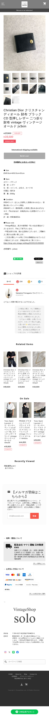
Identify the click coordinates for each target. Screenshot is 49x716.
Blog (25, 674)
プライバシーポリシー (27, 676)
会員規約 (14, 676)
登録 (34, 516)
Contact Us (33, 674)
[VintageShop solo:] (24, 616)
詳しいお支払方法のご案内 (37, 593)
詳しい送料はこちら (39, 563)
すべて (9, 281)
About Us (18, 674)
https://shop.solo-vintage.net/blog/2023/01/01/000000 (24, 243)
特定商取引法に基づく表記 (23, 678)
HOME (10, 674)
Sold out (24, 156)
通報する (39, 262)
